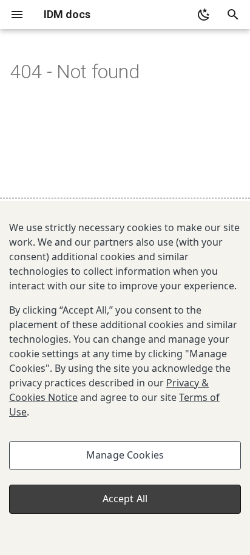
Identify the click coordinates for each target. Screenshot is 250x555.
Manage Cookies (125, 455)
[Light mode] (204, 14)
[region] (125, 378)
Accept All (125, 498)
